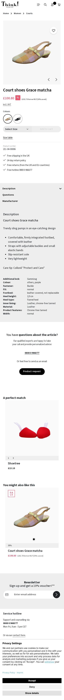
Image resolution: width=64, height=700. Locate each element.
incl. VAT (7, 104)
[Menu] (38, 5)
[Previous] (49, 79)
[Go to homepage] (10, 4)
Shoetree (14, 463)
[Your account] (52, 5)
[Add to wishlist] (53, 30)
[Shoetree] (32, 429)
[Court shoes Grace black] (17, 119)
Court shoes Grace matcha (25, 551)
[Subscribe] (56, 594)
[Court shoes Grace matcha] (32, 52)
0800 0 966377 (32, 353)
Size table (8, 137)
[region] (32, 52)
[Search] (45, 5)
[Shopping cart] (59, 5)
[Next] (56, 79)
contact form (19, 635)
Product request (32, 371)
